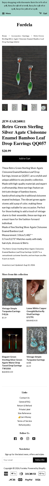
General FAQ (24, 402)
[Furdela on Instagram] (27, 439)
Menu (8, 13)
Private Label (24, 409)
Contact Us (25, 398)
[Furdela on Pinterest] (21, 439)
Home (4, 36)
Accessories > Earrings (20, 36)
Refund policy (24, 425)
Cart (45, 13)
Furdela (24, 24)
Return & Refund (24, 405)
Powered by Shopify (36, 468)
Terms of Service (24, 421)
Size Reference (24, 413)
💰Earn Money (24, 417)
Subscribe (40, 460)
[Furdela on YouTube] (33, 439)
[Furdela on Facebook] (15, 439)
